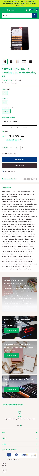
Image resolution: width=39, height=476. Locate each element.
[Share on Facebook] (25, 179)
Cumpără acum (19, 165)
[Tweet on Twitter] (32, 179)
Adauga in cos (19, 159)
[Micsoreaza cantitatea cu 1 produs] (11, 148)
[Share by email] (35, 179)
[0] (35, 10)
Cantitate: (5, 147)
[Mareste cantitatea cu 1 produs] (23, 148)
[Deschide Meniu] (3, 10)
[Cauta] (34, 15)
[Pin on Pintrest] (28, 179)
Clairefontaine (7, 80)
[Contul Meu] (27, 10)
